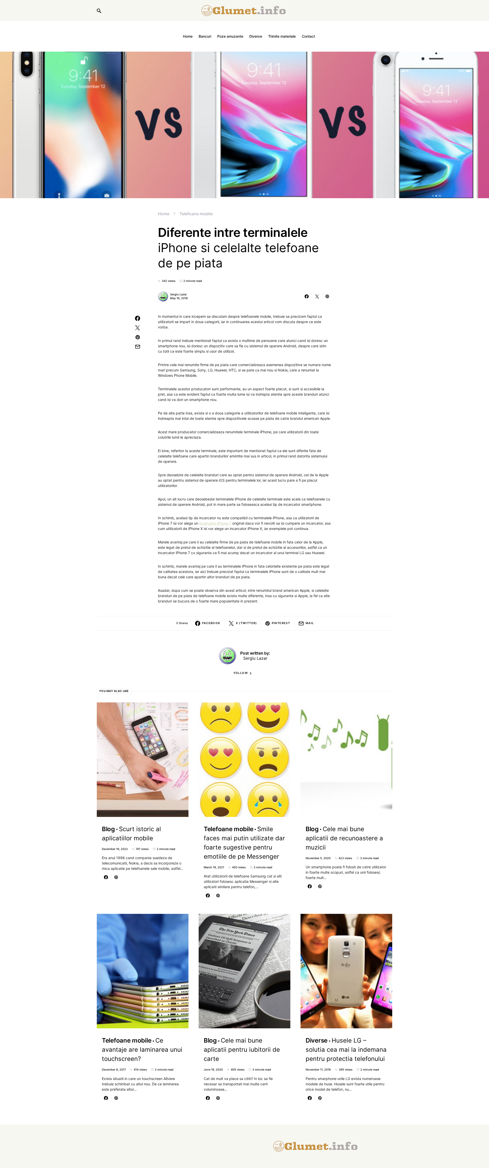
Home (163, 213)
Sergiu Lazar (178, 294)
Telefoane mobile (196, 213)
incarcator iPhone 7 (215, 523)
